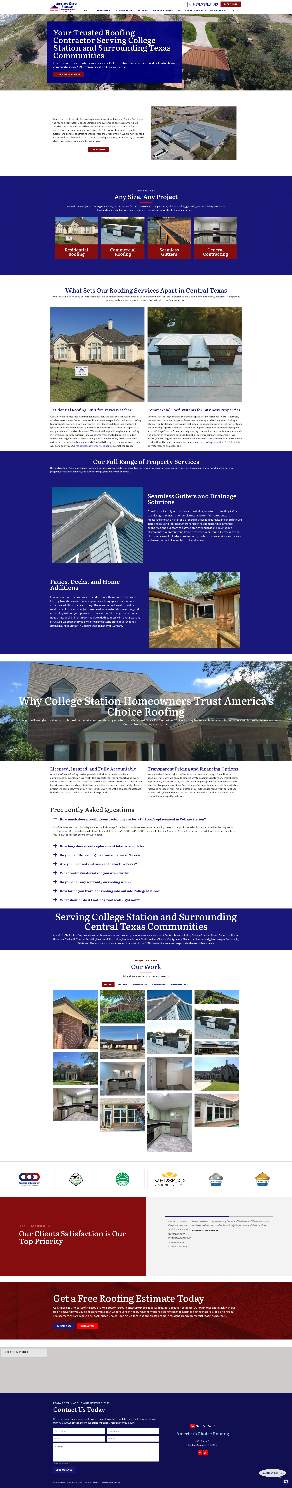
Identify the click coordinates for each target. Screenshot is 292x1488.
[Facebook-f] (200, 1452)
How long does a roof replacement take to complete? (102, 846)
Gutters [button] (122, 984)
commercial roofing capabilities (207, 442)
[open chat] (286, 1482)
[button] (146, 818)
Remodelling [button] (179, 984)
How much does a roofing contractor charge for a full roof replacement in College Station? (133, 819)
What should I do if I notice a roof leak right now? (100, 900)
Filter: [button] (108, 984)
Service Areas (194, 10)
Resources (217, 10)
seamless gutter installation (164, 515)
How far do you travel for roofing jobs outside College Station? (110, 891)
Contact (235, 10)
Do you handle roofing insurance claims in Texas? (100, 855)
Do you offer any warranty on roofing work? (95, 882)
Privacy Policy (95, 1482)
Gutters (142, 10)
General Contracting (166, 10)
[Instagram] (205, 1452)
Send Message (64, 1470)
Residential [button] (159, 984)
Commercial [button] (140, 984)
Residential (104, 10)
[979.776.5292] (189, 4)
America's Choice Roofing (202, 1433)
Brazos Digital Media (113, 1482)
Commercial (124, 10)
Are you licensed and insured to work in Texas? (98, 864)
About (88, 10)
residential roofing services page (93, 445)
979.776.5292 (205, 4)
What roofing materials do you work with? (94, 873)
